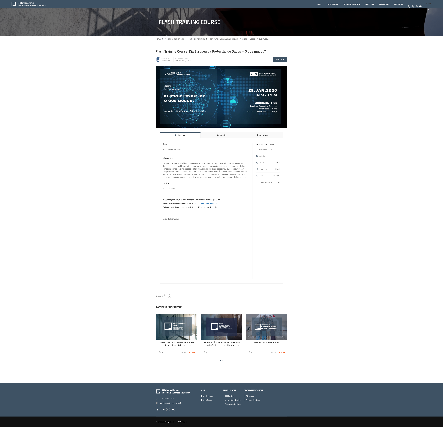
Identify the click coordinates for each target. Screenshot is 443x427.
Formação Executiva (351, 4)
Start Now (280, 59)
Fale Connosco (208, 396)
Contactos (398, 4)
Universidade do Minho (233, 400)
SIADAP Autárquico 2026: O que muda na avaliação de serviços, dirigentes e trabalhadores (222, 344)
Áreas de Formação (181, 58)
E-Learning (369, 4)
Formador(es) (166, 58)
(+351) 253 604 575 (167, 398)
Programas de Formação (174, 38)
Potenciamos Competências (165, 422)
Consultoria (384, 4)
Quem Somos (207, 400)
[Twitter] (169, 296)
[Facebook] (164, 296)
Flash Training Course (196, 38)
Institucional (332, 4)
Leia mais (177, 326)
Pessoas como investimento (266, 342)
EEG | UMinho (229, 396)
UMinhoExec (182, 422)
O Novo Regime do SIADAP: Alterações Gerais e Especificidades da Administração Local (177, 344)
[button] (220, 360)
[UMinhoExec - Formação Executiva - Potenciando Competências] (29, 4)
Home (319, 4)
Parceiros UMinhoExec (233, 404)
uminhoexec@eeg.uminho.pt (206, 203)
